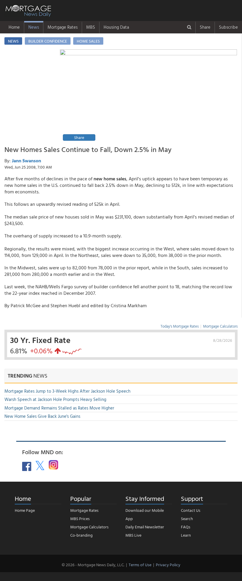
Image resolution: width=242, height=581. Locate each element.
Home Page (25, 510)
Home (14, 27)
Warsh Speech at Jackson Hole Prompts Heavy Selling (55, 399)
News (33, 27)
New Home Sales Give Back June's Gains (42, 416)
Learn (186, 535)
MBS (90, 27)
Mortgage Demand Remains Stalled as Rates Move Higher (59, 407)
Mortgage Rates (63, 27)
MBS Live (133, 535)
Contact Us (190, 510)
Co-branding (81, 535)
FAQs (185, 527)
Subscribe (228, 27)
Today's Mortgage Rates (180, 326)
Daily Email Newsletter (144, 527)
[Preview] (148, 96)
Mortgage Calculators (220, 326)
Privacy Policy (168, 564)
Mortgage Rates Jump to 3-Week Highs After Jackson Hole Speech (67, 391)
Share (205, 27)
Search (187, 518)
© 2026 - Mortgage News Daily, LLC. (93, 564)
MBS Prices (80, 518)
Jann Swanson (26, 160)
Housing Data (116, 27)
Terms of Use (140, 564)
